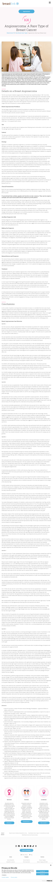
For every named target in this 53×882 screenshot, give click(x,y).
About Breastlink (10, 860)
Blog (31, 854)
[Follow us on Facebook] (19, 846)
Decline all (42, 874)
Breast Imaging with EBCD (42, 862)
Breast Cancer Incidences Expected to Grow (18, 833)
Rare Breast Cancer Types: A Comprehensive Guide (38, 833)
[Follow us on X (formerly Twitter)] (22, 846)
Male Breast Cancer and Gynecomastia (30, 835)
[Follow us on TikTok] (33, 846)
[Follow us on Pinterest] (30, 846)
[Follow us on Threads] (36, 846)
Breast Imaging (42, 860)
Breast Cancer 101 (11, 33)
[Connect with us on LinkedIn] (27, 846)
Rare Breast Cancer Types (21, 33)
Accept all (42, 871)
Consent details (5, 877)
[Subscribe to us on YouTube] (25, 846)
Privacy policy (14, 877)
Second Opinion (26, 860)
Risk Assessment (26, 862)
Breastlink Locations (10, 862)
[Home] (10, 3)
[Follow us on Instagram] (16, 846)
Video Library (25, 854)
